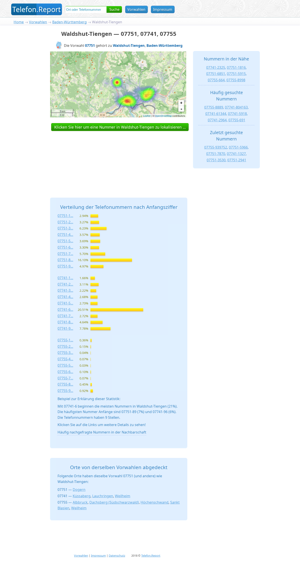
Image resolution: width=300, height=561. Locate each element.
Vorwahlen (136, 9)
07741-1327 (236, 153)
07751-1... (65, 215)
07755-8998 (235, 80)
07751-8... (65, 259)
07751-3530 (216, 160)
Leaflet (146, 115)
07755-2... (65, 346)
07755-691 (236, 120)
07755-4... (65, 359)
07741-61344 (215, 113)
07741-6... (65, 309)
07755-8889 (213, 107)
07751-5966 (238, 147)
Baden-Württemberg (69, 22)
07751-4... (65, 234)
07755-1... (65, 340)
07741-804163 (236, 107)
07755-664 (216, 80)
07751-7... (65, 253)
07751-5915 (236, 73)
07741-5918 (237, 113)
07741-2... (65, 284)
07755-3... (65, 352)
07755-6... (65, 371)
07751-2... (65, 222)
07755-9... (65, 390)
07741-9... (65, 328)
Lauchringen (102, 496)
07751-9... (65, 266)
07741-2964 (217, 120)
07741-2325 (215, 67)
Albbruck (80, 502)
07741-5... (65, 303)
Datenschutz (117, 555)
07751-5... (65, 241)
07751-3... (65, 228)
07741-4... (65, 296)
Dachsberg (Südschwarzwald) (114, 502)
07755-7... (65, 378)
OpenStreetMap (163, 115)
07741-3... (65, 290)
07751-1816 (236, 67)
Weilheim (122, 496)
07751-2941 (236, 160)
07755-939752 (215, 147)
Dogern (79, 489)
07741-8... (65, 322)
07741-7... (65, 315)
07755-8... (65, 384)
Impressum (162, 9)
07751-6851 (215, 73)
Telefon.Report (150, 555)
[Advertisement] (119, 159)
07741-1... (65, 277)
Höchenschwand (154, 502)
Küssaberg (81, 496)
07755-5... (65, 365)
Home (19, 22)
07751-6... (65, 247)
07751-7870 (215, 153)
